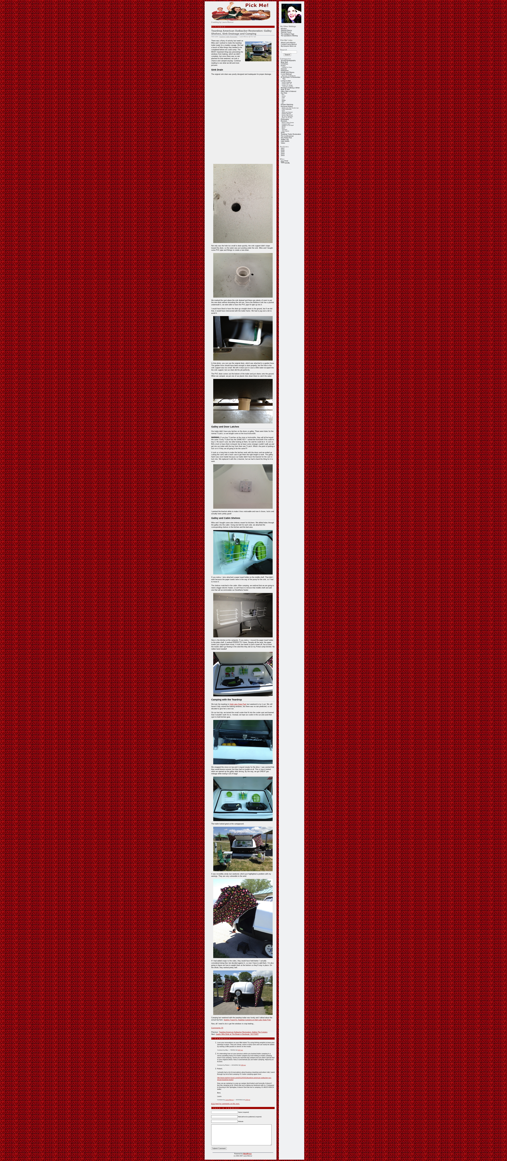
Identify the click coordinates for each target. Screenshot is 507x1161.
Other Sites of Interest (288, 91)
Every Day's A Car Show (288, 86)
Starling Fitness (286, 30)
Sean (283, 132)
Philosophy (285, 119)
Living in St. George (287, 85)
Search (283, 50)
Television (284, 129)
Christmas (284, 64)
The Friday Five (286, 138)
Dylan (283, 110)
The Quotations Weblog (289, 36)
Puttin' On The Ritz (287, 117)
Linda (283, 97)
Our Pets (284, 93)
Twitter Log (285, 139)
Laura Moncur (229, 1099)
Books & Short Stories (288, 122)
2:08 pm (247, 1099)
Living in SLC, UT (287, 83)
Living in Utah (286, 81)
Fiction (283, 66)
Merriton (284, 29)
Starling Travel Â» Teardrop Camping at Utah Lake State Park (247, 1020)
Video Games (285, 131)
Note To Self (285, 89)
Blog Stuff (284, 62)
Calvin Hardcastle (287, 109)
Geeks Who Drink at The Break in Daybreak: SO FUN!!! (237, 1034)
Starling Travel (286, 32)
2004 (283, 154)
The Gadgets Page (287, 34)
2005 (283, 152)
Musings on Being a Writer (290, 88)
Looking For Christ (287, 67)
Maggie (284, 100)
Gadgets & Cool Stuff (288, 125)
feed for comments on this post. (225, 1104)
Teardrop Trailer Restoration (291, 134)
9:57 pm (240, 1050)
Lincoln (284, 96)
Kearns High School (287, 115)
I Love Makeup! (286, 74)
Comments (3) (217, 1028)
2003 (283, 155)
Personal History (287, 106)
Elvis (283, 94)
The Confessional (287, 136)
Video (283, 143)
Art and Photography (288, 60)
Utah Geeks (285, 141)
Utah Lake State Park (238, 704)
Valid (285, 162)
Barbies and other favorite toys (290, 108)
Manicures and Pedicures (289, 75)
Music (283, 128)
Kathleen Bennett (286, 113)
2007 (283, 148)
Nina (283, 101)
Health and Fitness (287, 72)
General (284, 69)
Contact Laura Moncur (289, 44)
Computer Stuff (286, 124)
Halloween (285, 70)
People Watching (287, 104)
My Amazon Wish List (288, 46)
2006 (283, 150)
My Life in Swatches (287, 116)
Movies (284, 127)
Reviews (284, 121)
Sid (282, 103)
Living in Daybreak (287, 82)
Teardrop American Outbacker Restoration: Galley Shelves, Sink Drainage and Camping (241, 32)
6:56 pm (243, 1065)
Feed (284, 161)
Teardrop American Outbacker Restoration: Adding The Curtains (243, 1032)
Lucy (283, 99)
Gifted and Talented (287, 112)
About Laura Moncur (288, 42)
